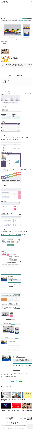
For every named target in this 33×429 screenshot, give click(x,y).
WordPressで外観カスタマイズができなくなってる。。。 (5, 400)
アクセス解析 (5, 82)
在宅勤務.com (4, 1)
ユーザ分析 (4, 81)
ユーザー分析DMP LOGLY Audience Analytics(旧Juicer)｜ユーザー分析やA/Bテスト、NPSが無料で (20, 58)
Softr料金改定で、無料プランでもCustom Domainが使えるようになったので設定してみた (11, 418)
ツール (5, 385)
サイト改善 (9, 386)
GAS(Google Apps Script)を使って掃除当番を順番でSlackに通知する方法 (16, 411)
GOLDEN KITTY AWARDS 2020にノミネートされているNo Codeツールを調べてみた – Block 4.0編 (5, 411)
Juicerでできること (4, 79)
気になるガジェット (28, 1)
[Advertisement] (16, 11)
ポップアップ (13, 386)
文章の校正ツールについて (23, 418)
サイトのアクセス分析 (6, 80)
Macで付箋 (23, 399)
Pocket (7, 43)
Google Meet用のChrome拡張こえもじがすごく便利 (27, 411)
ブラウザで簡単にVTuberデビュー (16, 399)
